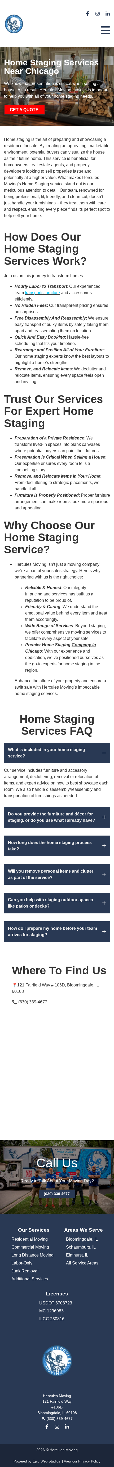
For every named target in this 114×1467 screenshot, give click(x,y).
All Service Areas (82, 1263)
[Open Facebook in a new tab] (87, 14)
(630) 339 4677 (57, 1194)
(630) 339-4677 (32, 1002)
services (59, 594)
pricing (36, 594)
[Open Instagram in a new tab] (97, 14)
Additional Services (29, 1279)
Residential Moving (29, 1239)
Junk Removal (24, 1271)
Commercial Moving (30, 1247)
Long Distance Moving (32, 1255)
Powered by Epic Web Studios (37, 1461)
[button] (57, 753)
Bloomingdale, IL (82, 1239)
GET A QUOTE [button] (24, 109)
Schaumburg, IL (81, 1247)
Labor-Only (21, 1263)
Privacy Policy (89, 1461)
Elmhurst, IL (77, 1255)
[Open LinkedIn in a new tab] (107, 14)
